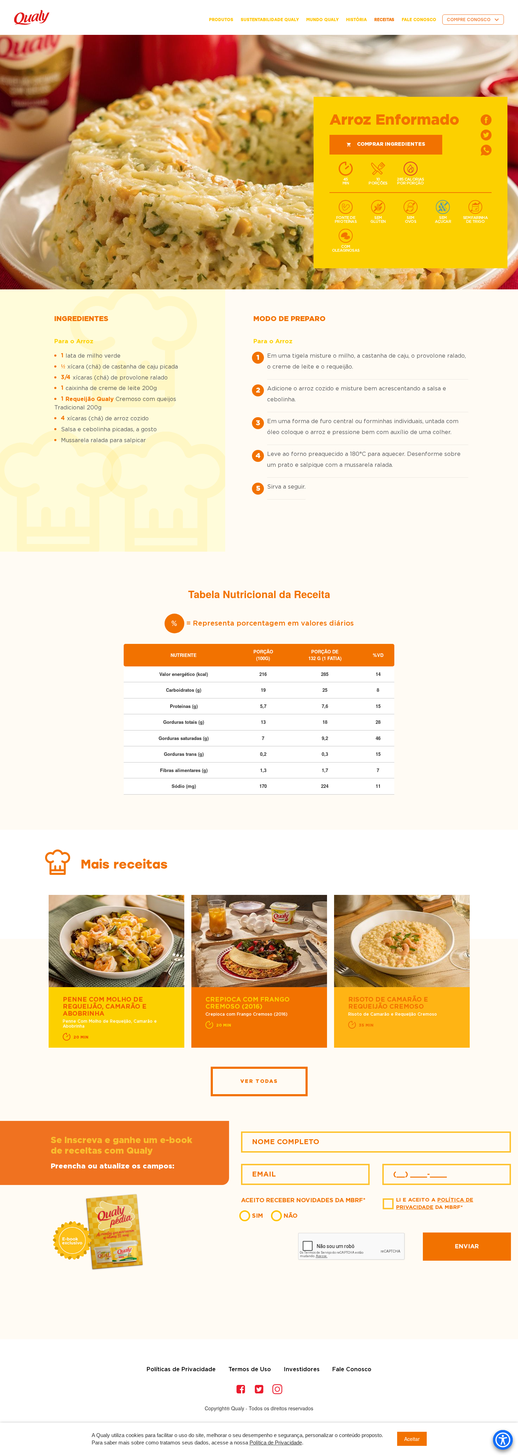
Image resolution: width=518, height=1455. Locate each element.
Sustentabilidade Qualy (270, 19)
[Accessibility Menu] (503, 1440)
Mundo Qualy (322, 19)
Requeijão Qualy (90, 399)
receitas (384, 19)
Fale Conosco (351, 1369)
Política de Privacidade (275, 1442)
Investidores (302, 1369)
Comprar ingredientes (391, 144)
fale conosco (419, 19)
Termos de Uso (249, 1369)
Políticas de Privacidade (181, 1369)
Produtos (221, 19)
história (356, 19)
